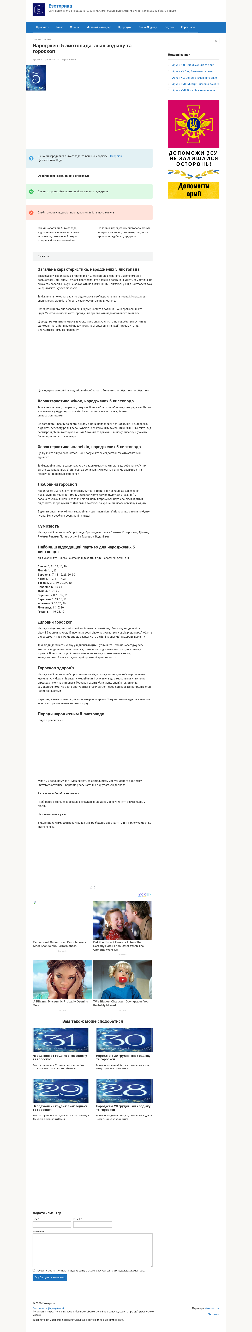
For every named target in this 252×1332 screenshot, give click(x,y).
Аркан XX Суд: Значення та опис (192, 71)
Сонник (75, 27)
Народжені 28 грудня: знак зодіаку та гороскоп (123, 1108)
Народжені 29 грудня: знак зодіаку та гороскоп (60, 1108)
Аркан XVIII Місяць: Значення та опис (195, 84)
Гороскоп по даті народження (59, 59)
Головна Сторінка (42, 39)
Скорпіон (116, 156)
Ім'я (36, 1219)
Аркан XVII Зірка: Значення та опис (194, 90)
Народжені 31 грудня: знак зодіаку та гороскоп (60, 1057)
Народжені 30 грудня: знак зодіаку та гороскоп (123, 1057)
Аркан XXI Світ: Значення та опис (193, 65)
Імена (59, 27)
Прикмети (42, 27)
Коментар (39, 1231)
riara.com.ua (212, 1308)
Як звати (213, 1314)
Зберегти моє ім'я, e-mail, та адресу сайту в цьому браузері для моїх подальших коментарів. (90, 1270)
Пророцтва (125, 27)
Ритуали (169, 27)
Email (77, 1219)
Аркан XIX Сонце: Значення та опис (194, 77)
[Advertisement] (95, 119)
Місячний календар (98, 27)
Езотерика (60, 6)
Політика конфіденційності (48, 1308)
